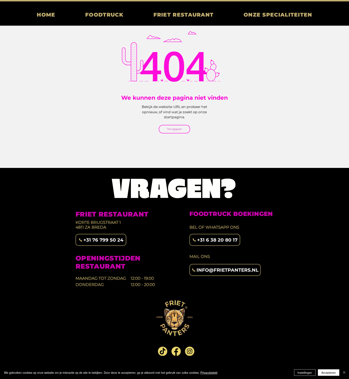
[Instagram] (189, 351)
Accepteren (328, 373)
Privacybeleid (208, 373)
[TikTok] (162, 351)
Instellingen (304, 373)
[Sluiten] (344, 372)
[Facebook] (176, 351)
